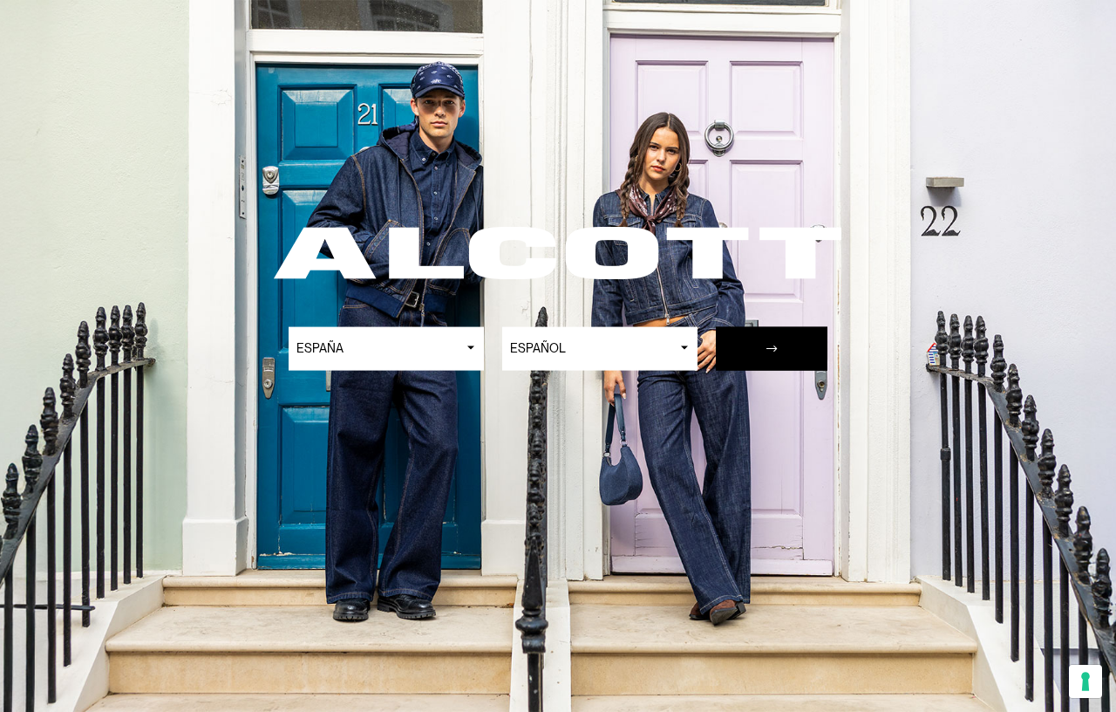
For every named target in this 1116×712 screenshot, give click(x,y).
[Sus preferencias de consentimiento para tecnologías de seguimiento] (1085, 681)
